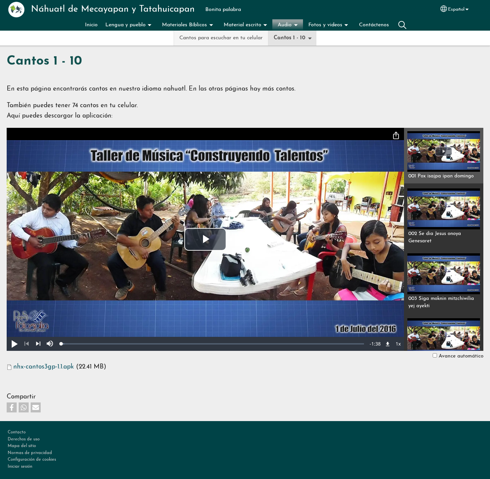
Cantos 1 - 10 (289, 38)
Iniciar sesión (20, 466)
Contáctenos (374, 25)
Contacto (17, 432)
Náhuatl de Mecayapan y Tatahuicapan (113, 9)
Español (456, 9)
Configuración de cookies (32, 459)
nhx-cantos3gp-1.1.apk (43, 367)
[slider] (212, 344)
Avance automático (461, 356)
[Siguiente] (38, 344)
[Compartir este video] (396, 135)
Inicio (91, 25)
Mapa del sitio (22, 446)
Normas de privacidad (30, 453)
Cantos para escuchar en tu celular (221, 38)
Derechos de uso (24, 439)
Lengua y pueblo (125, 25)
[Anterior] (26, 344)
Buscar (402, 25)
